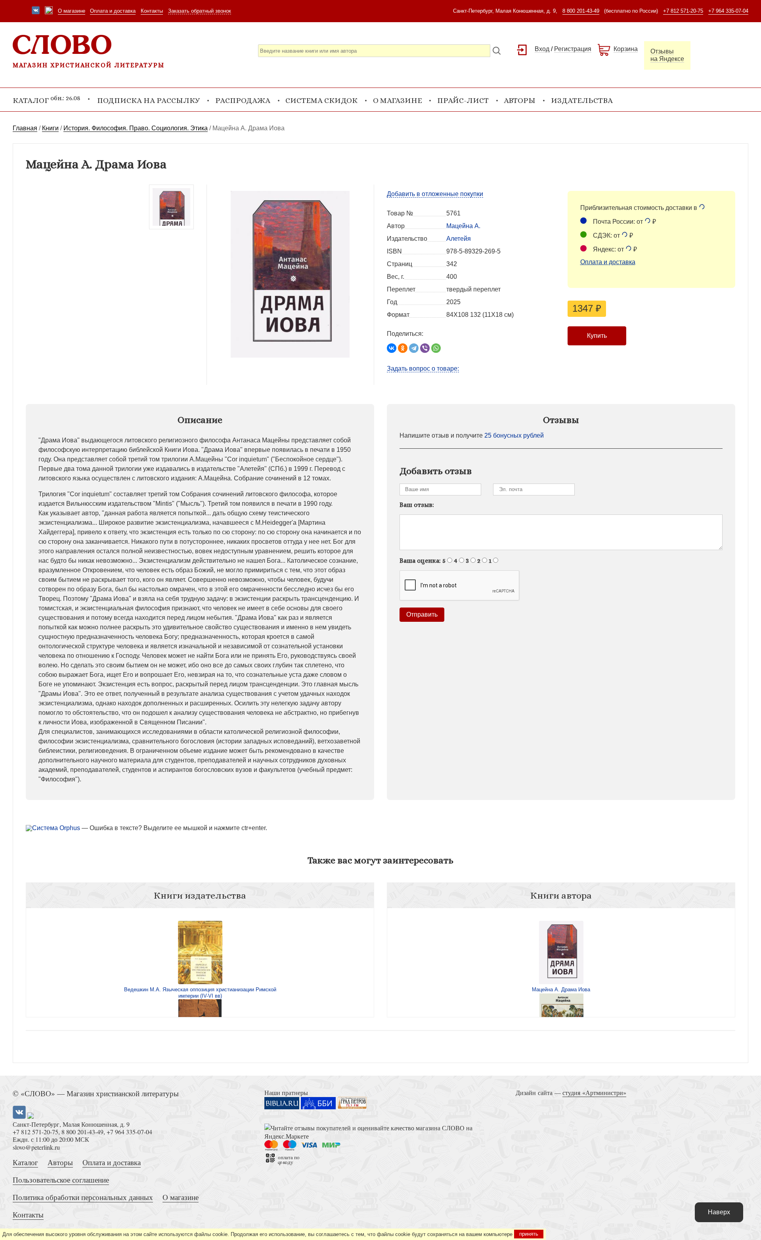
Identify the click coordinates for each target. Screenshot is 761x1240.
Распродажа (242, 100)
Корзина (626, 49)
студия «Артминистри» (594, 1092)
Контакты (152, 11)
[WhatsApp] (436, 348)
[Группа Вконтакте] (36, 11)
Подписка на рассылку (148, 100)
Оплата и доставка (113, 11)
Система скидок (321, 100)
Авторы (519, 100)
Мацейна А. (463, 226)
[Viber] (425, 348)
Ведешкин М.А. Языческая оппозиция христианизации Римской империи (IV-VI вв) (200, 993)
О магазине (71, 11)
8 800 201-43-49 (580, 11)
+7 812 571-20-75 (683, 11)
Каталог (25, 1162)
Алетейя (458, 238)
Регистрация (572, 49)
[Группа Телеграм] (49, 11)
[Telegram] (414, 348)
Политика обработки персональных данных (83, 1197)
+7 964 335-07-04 (728, 11)
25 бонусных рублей (514, 435)
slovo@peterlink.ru (36, 1147)
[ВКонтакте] (391, 348)
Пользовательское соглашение (61, 1180)
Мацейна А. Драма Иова (561, 989)
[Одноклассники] (402, 348)
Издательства (582, 100)
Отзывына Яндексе (667, 55)
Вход (542, 49)
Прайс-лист (463, 100)
